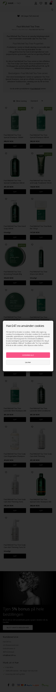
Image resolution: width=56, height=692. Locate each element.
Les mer (28, 362)
